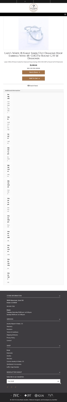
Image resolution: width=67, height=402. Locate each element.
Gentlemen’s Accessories (14, 364)
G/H (8, 255)
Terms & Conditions (12, 332)
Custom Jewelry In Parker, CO (15, 361)
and (42, 400)
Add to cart (33, 78)
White (8, 175)
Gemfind (54, 400)
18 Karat (8, 159)
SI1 (8, 268)
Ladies (8, 142)
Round (8, 226)
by (51, 400)
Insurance (9, 329)
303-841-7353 (11, 306)
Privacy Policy (11, 338)
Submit (58, 381)
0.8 (8, 282)
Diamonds (10, 353)
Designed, (38, 400)
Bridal (8, 350)
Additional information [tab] (12, 91)
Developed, (46, 400)
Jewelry (9, 356)
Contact (9, 341)
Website (32, 400)
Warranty (9, 327)
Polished (8, 192)
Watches (9, 359)
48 (8, 241)
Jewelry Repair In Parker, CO (15, 324)
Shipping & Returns (12, 335)
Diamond (8, 209)
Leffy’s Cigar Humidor (13, 367)
